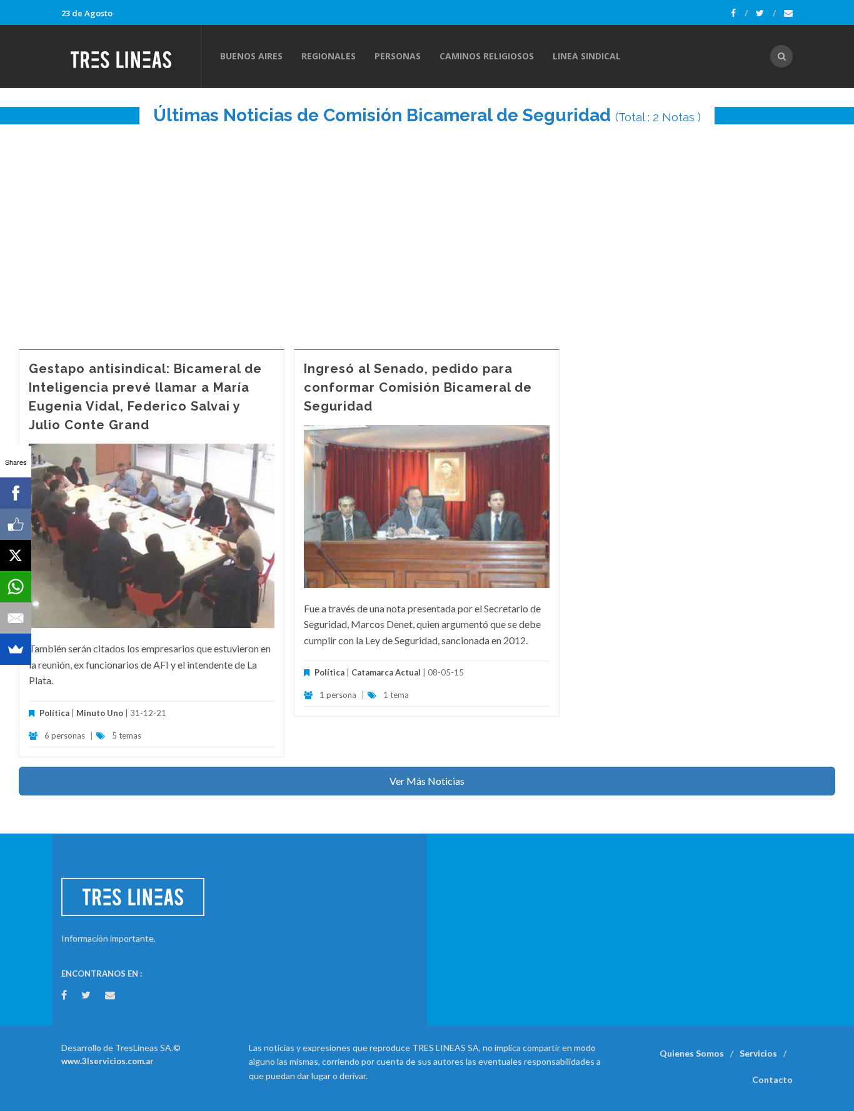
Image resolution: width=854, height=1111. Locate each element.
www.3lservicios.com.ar (107, 1061)
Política (54, 713)
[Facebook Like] (15, 524)
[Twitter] (766, 13)
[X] (15, 555)
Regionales (328, 56)
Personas (397, 56)
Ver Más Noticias (427, 781)
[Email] (15, 618)
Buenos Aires (251, 56)
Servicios (758, 1053)
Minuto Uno (99, 713)
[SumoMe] (15, 649)
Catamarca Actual (386, 672)
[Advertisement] (427, 230)
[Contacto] (788, 13)
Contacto (772, 1079)
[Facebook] (739, 13)
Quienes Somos (692, 1053)
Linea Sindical (587, 56)
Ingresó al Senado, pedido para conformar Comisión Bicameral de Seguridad (418, 387)
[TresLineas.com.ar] (130, 56)
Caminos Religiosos (487, 56)
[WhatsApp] (15, 586)
